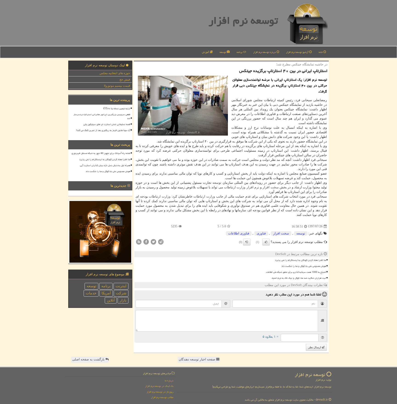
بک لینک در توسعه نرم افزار (159, 386)
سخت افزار (270, 187)
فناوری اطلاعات (238, 233)
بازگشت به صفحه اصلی (88, 359)
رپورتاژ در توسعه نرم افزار (160, 391)
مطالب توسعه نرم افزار (162, 397)
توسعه (223, 52)
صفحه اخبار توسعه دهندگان (197, 359)
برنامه (240, 52)
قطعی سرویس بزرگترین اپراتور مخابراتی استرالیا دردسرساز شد (102, 116)
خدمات (91, 293)
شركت (121, 293)
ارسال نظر (315, 347)
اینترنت (121, 286)
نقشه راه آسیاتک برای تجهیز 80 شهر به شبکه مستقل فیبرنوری (100, 153)
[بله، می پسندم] (266, 242)
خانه (321, 52)
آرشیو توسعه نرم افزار (297, 52)
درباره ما (169, 380)
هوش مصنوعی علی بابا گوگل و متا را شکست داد (303, 266)
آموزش (206, 52)
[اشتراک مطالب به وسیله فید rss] (139, 241)
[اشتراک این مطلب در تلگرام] (161, 241)
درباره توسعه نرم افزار (265, 52)
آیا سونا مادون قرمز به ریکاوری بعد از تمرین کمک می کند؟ (103, 130)
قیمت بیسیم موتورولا (117, 85)
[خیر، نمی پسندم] (246, 242)
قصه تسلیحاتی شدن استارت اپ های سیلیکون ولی (106, 124)
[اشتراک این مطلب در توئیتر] (153, 241)
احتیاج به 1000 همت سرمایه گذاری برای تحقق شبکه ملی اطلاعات (296, 272)
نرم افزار (253, 187)
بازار (123, 300)
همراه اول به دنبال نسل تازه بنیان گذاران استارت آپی (105, 165)
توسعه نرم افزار (243, 20)
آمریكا (106, 293)
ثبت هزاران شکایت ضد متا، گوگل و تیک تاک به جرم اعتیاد (299, 278)
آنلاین (111, 300)
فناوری (261, 233)
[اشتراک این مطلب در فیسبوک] (146, 241)
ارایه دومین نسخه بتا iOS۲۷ (116, 108)
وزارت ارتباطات (234, 187)
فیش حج (124, 79)
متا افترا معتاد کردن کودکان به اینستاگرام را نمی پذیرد (300, 260)
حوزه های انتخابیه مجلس (114, 73)
